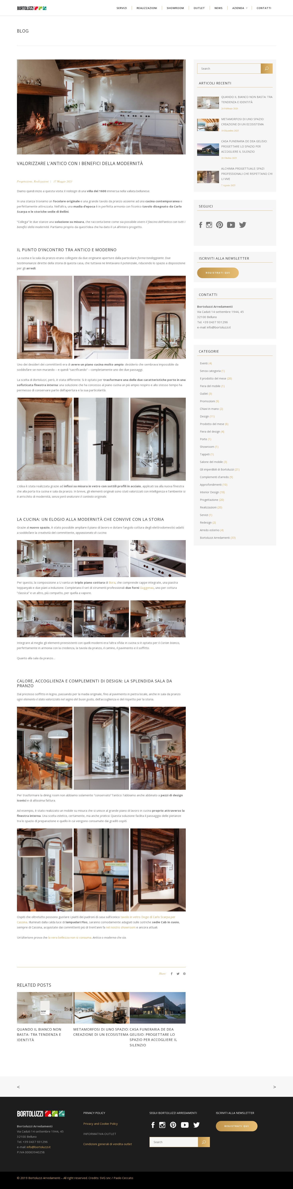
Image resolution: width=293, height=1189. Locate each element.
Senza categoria (210, 371)
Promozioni (207, 401)
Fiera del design (210, 431)
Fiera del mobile (210, 386)
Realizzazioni (41, 181)
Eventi (204, 363)
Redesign (206, 522)
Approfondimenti (211, 484)
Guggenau (147, 588)
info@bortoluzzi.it (219, 327)
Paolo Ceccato (123, 1178)
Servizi (204, 515)
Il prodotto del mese (213, 378)
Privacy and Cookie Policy (100, 1124)
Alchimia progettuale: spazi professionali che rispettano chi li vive (246, 174)
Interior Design (209, 492)
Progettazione (24, 181)
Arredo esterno (209, 530)
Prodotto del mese (212, 424)
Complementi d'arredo (214, 477)
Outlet (204, 393)
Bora (112, 582)
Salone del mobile (211, 462)
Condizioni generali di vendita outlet (107, 1144)
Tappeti (205, 454)
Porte (203, 439)
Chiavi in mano (209, 409)
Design (204, 416)
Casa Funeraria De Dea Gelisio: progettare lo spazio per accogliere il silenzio (244, 146)
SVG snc (105, 1178)
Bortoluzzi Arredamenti (215, 538)
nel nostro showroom (121, 927)
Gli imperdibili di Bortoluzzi (217, 469)
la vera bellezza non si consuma (69, 937)
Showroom (207, 447)
